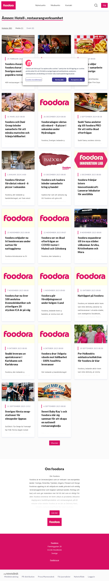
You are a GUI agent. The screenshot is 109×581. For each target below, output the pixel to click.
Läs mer (54, 513)
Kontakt (68, 5)
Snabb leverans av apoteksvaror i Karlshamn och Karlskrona (15, 359)
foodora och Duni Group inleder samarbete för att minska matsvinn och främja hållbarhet (17, 129)
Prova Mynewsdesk (46, 576)
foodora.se (54, 560)
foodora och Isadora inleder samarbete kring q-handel (53, 183)
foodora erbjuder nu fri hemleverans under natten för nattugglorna (18, 243)
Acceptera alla (76, 80)
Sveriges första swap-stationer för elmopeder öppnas (17, 415)
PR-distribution (28, 576)
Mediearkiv (55, 5)
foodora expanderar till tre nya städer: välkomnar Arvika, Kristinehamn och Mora (89, 245)
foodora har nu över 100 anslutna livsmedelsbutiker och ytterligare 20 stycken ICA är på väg (18, 302)
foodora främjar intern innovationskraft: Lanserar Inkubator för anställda (89, 187)
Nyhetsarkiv (40, 5)
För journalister (64, 576)
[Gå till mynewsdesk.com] (11, 573)
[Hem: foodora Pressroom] (8, 5)
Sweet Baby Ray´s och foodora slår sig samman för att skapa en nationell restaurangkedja (54, 418)
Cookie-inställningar (34, 80)
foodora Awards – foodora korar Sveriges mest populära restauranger (18, 69)
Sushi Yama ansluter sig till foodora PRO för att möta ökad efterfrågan (89, 127)
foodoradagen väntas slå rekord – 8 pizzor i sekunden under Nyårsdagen (53, 127)
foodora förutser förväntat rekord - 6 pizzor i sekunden (16, 183)
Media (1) (19, 28)
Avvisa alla (59, 80)
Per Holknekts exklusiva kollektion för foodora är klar (89, 357)
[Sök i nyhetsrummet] (96, 5)
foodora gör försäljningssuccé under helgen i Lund (52, 299)
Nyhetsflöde (79, 576)
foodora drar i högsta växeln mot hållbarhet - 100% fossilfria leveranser (54, 359)
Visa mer (54, 443)
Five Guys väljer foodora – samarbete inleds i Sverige (90, 67)
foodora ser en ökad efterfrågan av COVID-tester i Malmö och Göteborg (53, 243)
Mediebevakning (11, 576)
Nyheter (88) (7, 28)
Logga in (91, 576)
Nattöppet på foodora (90, 295)
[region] (55, 71)
